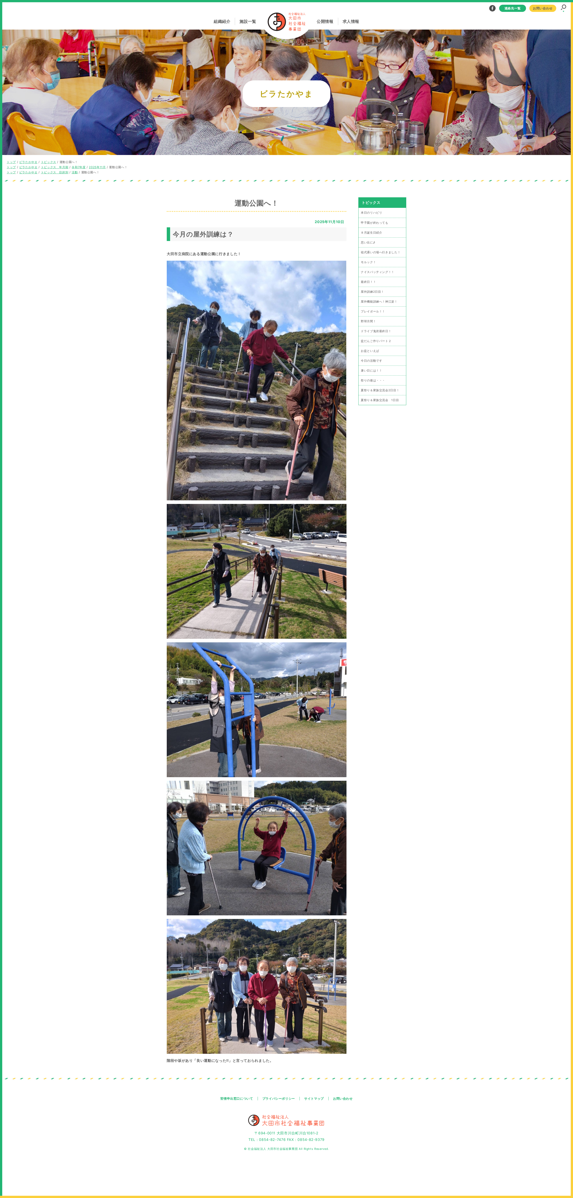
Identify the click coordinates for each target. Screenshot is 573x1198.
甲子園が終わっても (374, 222)
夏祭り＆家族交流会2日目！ (380, 390)
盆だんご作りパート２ (376, 340)
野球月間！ (368, 321)
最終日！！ (368, 281)
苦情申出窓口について (236, 1098)
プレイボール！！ (373, 311)
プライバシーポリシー (278, 1098)
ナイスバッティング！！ (377, 271)
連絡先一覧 (513, 8)
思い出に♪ (368, 242)
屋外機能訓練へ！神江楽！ (379, 301)
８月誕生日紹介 (371, 232)
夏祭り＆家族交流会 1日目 (380, 400)
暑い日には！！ (371, 370)
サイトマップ (314, 1098)
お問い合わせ (543, 8)
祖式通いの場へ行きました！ (380, 252)
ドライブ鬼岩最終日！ (376, 331)
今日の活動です (371, 360)
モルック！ (368, 262)
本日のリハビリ (371, 212)
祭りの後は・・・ (373, 380)
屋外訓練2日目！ (372, 291)
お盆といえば (370, 350)
